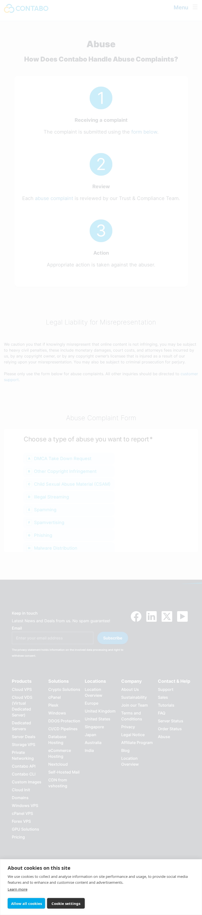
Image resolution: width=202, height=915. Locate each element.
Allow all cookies (26, 903)
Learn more (17, 889)
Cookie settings (65, 903)
